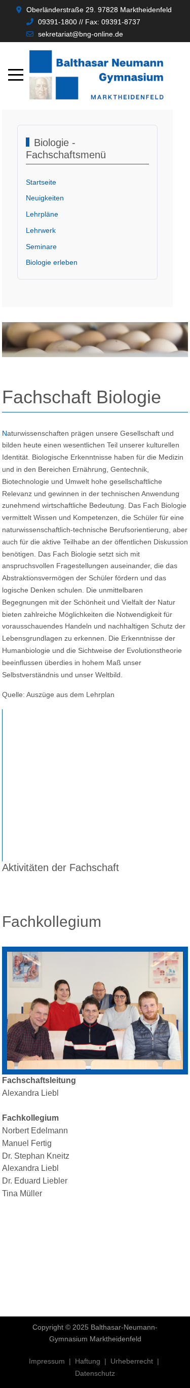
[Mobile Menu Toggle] (15, 75)
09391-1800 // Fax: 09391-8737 (89, 22)
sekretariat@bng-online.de (80, 34)
